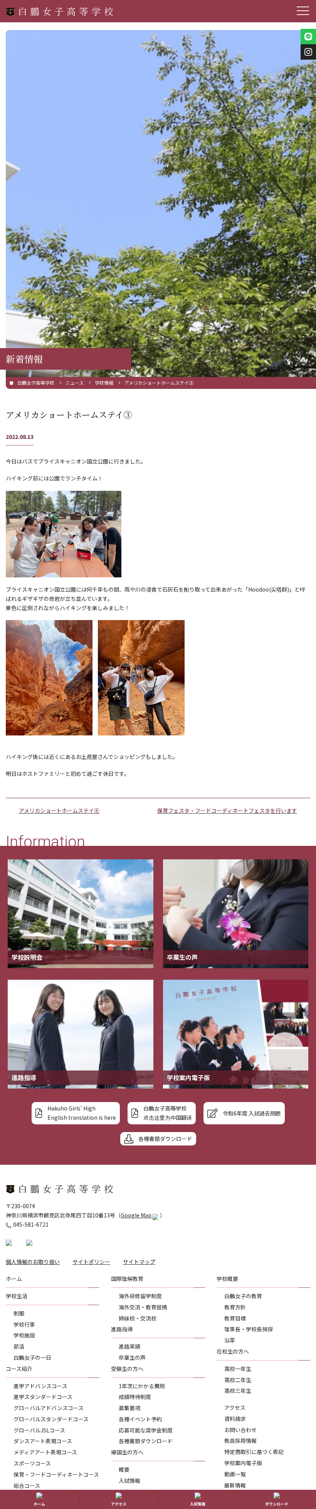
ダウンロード (276, 1504)
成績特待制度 (135, 1397)
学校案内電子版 (243, 1463)
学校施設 (24, 1335)
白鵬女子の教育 (243, 1296)
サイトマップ (139, 1262)
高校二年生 (237, 1380)
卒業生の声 (132, 1357)
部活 (18, 1346)
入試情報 (129, 1480)
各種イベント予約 (140, 1419)
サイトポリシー (91, 1262)
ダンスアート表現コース (42, 1441)
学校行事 (24, 1324)
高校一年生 (237, 1368)
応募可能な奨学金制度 (146, 1430)
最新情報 (235, 1485)
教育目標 (235, 1318)
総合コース (26, 1485)
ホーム (39, 1504)
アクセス (234, 1407)
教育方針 (235, 1307)
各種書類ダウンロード (146, 1441)
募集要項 (129, 1408)
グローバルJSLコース (39, 1430)
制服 (18, 1313)
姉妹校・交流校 (137, 1318)
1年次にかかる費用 (142, 1386)
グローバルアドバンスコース (48, 1408)
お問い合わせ (240, 1430)
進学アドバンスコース (40, 1386)
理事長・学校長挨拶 (248, 1329)
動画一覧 (235, 1474)
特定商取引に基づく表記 (254, 1452)
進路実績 (129, 1346)
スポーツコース (32, 1463)
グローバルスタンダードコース (51, 1419)
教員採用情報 (240, 1440)
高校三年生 (237, 1390)
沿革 (229, 1340)
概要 (124, 1469)
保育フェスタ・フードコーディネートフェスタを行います (227, 810)
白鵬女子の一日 (32, 1357)
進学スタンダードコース (42, 1397)
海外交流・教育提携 (143, 1307)
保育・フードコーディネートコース (56, 1474)
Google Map (137, 1215)
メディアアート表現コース (45, 1452)
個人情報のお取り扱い (33, 1262)
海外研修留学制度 (140, 1296)
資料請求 (235, 1418)
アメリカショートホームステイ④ (59, 810)
